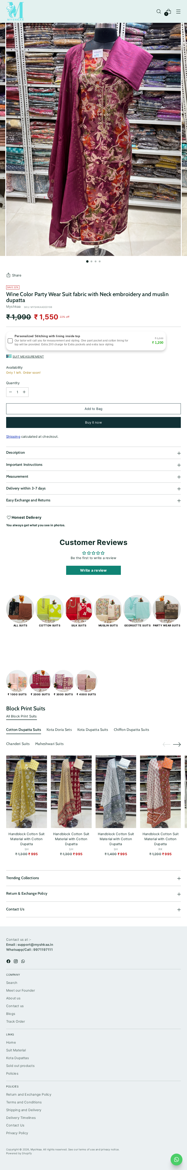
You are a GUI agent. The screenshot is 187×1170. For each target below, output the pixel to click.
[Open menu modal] (178, 11)
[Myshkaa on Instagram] (16, 962)
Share (16, 275)
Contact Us (15, 1125)
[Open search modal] (159, 11)
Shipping (13, 437)
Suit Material (16, 1050)
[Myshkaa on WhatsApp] (23, 962)
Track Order (15, 1021)
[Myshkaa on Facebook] (9, 962)
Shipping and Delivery (24, 1110)
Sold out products (20, 1066)
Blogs (10, 1014)
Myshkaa (13, 307)
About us (13, 998)
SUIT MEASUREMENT (28, 356)
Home (11, 1042)
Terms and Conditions (24, 1102)
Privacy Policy (17, 1133)
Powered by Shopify (19, 1153)
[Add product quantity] (24, 392)
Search (11, 983)
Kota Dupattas (17, 1058)
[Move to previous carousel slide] (166, 645)
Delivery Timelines (21, 1118)
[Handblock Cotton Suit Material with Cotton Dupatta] (26, 792)
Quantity (13, 383)
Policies (12, 1073)
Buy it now (93, 422)
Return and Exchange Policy (28, 1094)
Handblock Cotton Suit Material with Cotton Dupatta (26, 839)
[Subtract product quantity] (10, 392)
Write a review (93, 570)
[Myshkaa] (15, 11)
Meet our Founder (20, 990)
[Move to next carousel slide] (177, 645)
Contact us (15, 1006)
